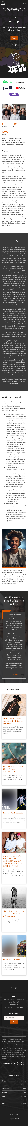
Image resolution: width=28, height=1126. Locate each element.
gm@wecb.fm (14, 1005)
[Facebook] (4, 9)
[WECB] (3, 3)
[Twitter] (8, 9)
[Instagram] (12, 9)
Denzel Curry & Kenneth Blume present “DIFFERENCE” (13, 769)
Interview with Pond (11, 959)
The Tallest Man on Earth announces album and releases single (13, 913)
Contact (16, 1114)
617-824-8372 (9, 1007)
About (14, 38)
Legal (11, 1114)
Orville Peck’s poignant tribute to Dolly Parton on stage (12, 721)
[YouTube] (16, 9)
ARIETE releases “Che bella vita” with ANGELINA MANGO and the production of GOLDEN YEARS (12, 861)
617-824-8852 (19, 1007)
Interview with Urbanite (13, 813)
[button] (23, 3)
